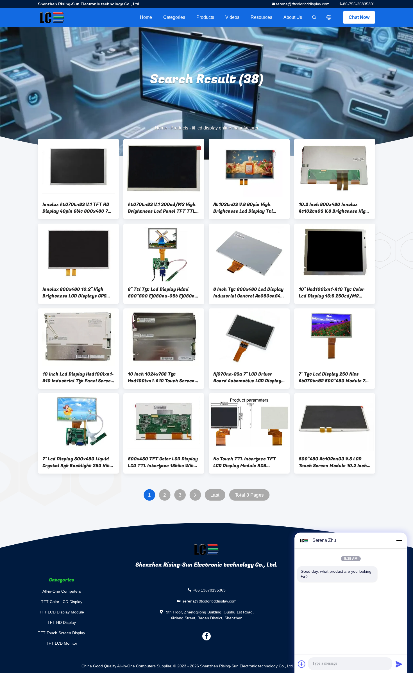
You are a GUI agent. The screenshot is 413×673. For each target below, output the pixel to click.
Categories (174, 17)
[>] (195, 495)
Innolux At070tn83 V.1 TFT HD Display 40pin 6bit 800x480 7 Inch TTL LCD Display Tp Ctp (75, 208)
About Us (292, 17)
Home (146, 17)
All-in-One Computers (61, 591)
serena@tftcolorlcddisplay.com (302, 4)
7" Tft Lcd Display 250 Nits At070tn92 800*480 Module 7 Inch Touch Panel (332, 377)
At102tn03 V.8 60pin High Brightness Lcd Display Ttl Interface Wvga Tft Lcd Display (248, 208)
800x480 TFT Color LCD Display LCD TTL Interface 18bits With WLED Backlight (163, 462)
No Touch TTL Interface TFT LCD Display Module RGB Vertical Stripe (244, 462)
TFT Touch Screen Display (61, 633)
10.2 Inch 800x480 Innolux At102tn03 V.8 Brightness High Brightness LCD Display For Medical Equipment (333, 208)
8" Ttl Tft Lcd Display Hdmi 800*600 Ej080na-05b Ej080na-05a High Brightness (163, 292)
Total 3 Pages (249, 495)
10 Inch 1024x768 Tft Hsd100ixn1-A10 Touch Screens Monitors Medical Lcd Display (162, 377)
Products (205, 17)
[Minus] (399, 540)
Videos (232, 17)
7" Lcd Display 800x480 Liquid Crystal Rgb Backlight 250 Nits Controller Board (77, 462)
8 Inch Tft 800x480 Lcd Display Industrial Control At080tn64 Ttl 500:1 (248, 292)
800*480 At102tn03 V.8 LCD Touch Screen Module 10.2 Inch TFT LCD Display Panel (333, 462)
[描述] (329, 17)
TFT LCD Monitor (61, 643)
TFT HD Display (61, 622)
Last (214, 495)
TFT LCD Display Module (61, 612)
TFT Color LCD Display (61, 601)
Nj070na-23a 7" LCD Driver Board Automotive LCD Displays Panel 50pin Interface (248, 377)
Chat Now (359, 17)
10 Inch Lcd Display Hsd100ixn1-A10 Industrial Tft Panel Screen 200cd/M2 (78, 377)
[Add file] (302, 664)
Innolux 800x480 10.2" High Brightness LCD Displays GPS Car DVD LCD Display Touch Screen (74, 292)
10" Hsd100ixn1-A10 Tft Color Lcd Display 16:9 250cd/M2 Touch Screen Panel (331, 292)
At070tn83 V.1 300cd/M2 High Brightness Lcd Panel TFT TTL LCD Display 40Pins (162, 208)
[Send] (398, 664)
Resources (261, 17)
